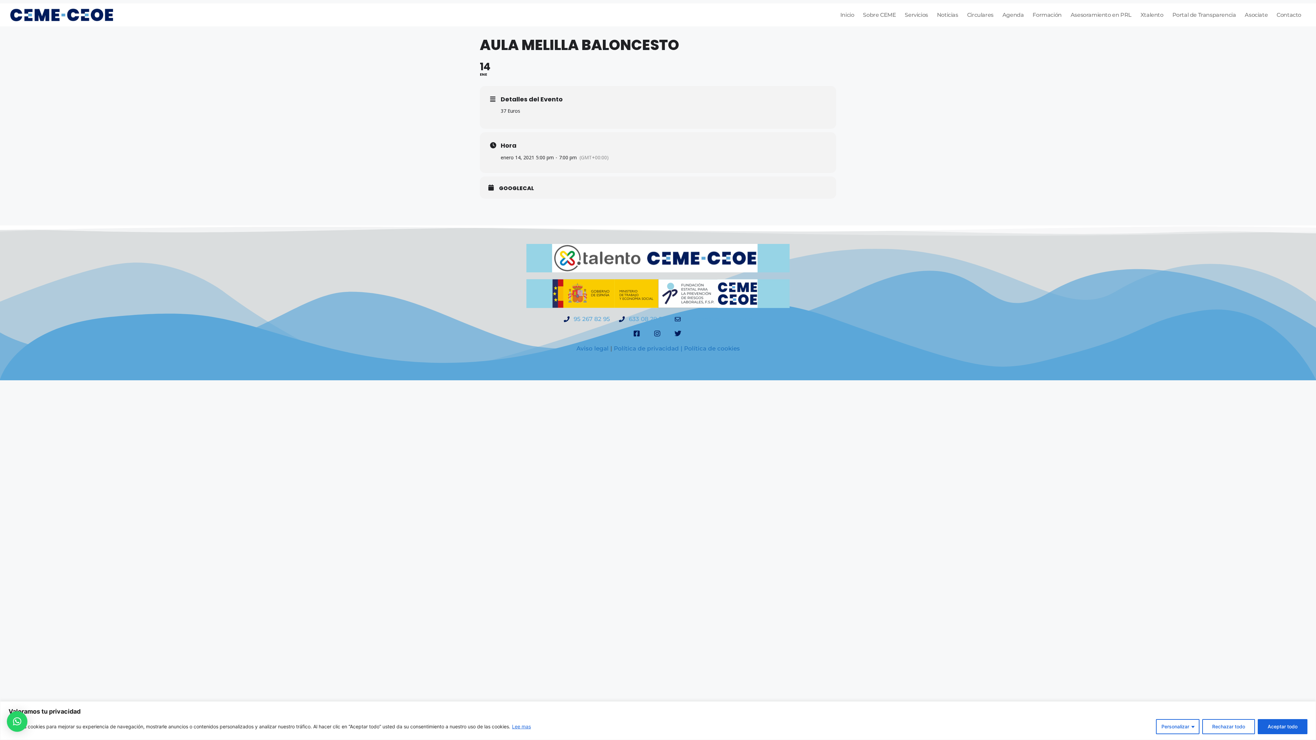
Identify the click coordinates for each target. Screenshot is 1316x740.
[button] (17, 721)
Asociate (1256, 15)
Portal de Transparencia (1204, 15)
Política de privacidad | (649, 348)
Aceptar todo (1282, 726)
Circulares (980, 15)
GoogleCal (516, 188)
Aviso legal (592, 348)
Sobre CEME (879, 15)
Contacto (1289, 15)
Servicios (916, 15)
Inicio (847, 15)
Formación (1047, 15)
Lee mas (521, 726)
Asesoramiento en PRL (1101, 15)
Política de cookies (712, 348)
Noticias (947, 15)
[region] (658, 720)
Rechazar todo (1228, 726)
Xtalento (1152, 15)
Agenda (1013, 15)
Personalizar (1175, 726)
